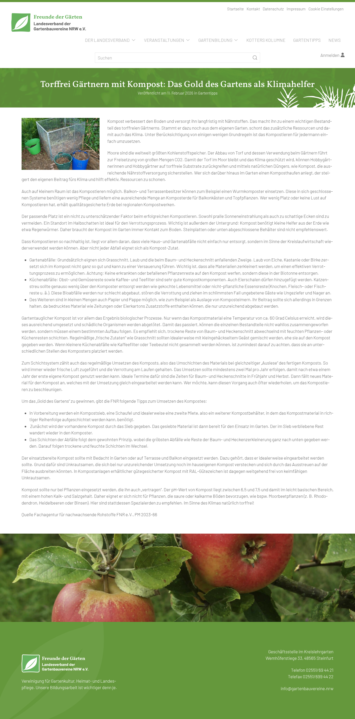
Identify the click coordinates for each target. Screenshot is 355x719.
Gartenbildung (215, 40)
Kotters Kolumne (265, 40)
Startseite (235, 8)
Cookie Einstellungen (326, 8)
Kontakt (253, 8)
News (334, 40)
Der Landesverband (107, 40)
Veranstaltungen (164, 40)
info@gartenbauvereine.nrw (307, 688)
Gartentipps (307, 40)
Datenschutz (273, 8)
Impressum (296, 8)
